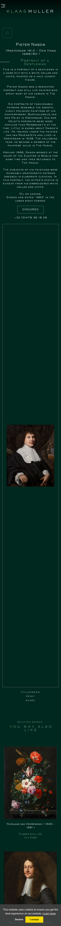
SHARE (30, 700)
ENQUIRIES (30, 209)
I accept (34, 919)
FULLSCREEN (30, 692)
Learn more (49, 913)
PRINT (30, 696)
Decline (19, 919)
